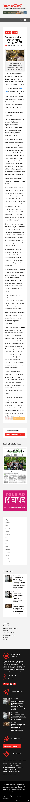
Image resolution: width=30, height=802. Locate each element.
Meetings (6, 769)
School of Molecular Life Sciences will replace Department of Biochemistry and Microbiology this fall (19, 610)
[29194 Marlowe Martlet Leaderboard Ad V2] (15, 14)
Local (7, 525)
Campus (8, 32)
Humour (20, 767)
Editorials (8, 534)
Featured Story (7, 765)
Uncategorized (7, 774)
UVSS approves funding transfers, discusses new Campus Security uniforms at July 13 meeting (18, 597)
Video (15, 774)
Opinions (17, 769)
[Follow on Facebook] (4, 684)
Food (7, 546)
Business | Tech (21, 761)
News (15, 32)
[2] (15, 419)
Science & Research (8, 772)
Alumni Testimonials (9, 761)
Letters (7, 537)
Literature (8, 549)
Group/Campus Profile (9, 767)
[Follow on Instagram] (7, 684)
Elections (18, 763)
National (8, 528)
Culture (11, 763)
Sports (7, 555)
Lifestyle (8, 558)
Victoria (7, 531)
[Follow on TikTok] (14, 684)
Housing (8, 561)
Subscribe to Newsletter (13, 434)
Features (16, 765)
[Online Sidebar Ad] (15, 510)
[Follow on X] (11, 684)
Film (6, 543)
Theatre (8, 552)
